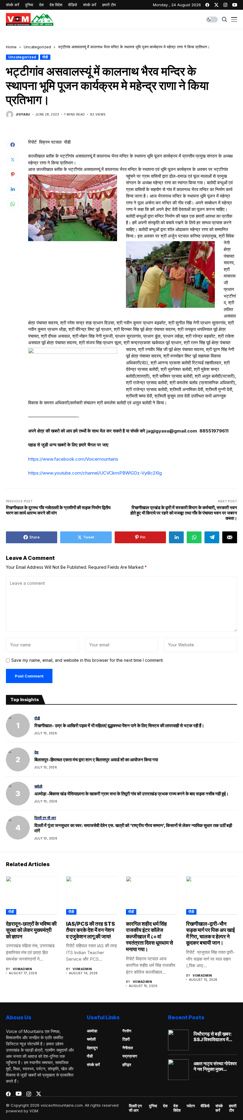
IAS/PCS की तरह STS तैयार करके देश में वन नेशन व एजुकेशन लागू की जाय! (90, 930)
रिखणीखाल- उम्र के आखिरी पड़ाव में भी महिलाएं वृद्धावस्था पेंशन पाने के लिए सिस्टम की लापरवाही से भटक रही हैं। (119, 725)
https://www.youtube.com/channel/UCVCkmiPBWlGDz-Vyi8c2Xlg (95, 473)
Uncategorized (37, 46)
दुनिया (153, 1106)
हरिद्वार (126, 1064)
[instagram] (225, 5)
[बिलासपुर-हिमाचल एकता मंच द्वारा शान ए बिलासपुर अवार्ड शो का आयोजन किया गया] (18, 759)
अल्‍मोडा (92, 1030)
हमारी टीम (232, 1108)
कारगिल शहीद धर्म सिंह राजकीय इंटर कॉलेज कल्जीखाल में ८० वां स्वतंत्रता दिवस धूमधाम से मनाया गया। (149, 936)
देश (165, 1106)
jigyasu (23, 114)
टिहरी (126, 1039)
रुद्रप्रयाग (129, 1056)
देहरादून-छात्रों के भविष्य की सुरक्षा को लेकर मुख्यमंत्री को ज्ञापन (31, 930)
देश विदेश (176, 1108)
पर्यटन (191, 1106)
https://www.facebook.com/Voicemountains (73, 459)
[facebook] (207, 5)
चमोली (91, 1039)
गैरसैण (126, 1030)
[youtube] (234, 5)
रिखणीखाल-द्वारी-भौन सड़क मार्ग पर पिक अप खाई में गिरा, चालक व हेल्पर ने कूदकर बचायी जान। (210, 933)
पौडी (45, 57)
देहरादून (92, 1047)
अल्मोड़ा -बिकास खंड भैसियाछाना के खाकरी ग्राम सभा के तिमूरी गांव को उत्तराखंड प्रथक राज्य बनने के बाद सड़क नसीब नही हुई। (131, 794)
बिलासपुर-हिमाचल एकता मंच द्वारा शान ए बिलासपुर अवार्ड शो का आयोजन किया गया (96, 759)
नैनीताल (127, 1047)
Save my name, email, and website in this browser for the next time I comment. (87, 660)
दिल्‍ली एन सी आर (135, 1108)
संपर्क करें (93, 1064)
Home (11, 46)
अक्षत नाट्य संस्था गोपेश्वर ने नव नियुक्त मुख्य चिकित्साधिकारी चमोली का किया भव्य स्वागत (215, 1066)
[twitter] (216, 5)
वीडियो (205, 1106)
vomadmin (22, 969)
